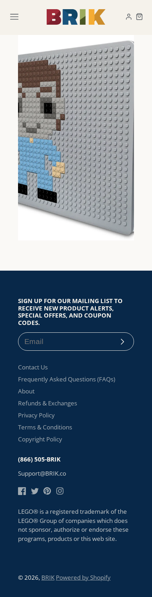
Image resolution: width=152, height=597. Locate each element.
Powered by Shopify (83, 577)
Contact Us (33, 367)
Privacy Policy (36, 415)
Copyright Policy (40, 439)
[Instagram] (60, 491)
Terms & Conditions (45, 427)
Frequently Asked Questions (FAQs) (66, 379)
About (26, 391)
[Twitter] (35, 491)
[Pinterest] (47, 491)
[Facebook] (22, 491)
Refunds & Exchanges (47, 403)
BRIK (47, 577)
